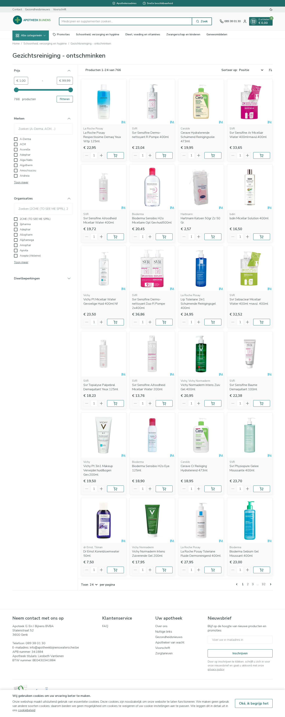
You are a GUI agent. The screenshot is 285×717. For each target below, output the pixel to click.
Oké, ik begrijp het (254, 703)
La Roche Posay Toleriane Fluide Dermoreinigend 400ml (201, 553)
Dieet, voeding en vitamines (142, 34)
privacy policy (216, 669)
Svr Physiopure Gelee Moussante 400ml (244, 468)
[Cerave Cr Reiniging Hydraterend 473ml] (201, 435)
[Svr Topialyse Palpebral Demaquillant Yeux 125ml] (103, 353)
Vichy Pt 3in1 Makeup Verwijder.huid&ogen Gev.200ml (98, 470)
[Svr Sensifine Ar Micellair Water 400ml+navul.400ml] (249, 101)
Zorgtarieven (164, 653)
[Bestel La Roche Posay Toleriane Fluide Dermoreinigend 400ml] (212, 570)
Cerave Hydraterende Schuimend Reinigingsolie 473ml (198, 137)
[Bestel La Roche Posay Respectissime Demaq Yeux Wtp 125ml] (115, 155)
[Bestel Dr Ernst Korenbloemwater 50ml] (115, 570)
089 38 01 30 (35, 643)
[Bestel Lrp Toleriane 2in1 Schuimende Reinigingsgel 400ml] (212, 322)
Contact (17, 9)
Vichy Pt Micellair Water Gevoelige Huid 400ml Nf (100, 301)
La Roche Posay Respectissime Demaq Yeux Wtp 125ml (102, 137)
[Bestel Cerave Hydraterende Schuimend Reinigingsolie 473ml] (212, 155)
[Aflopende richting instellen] (270, 70)
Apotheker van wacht (169, 642)
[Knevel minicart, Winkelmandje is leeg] (253, 21)
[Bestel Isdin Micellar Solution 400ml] (261, 236)
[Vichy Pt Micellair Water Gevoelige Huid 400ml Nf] (103, 268)
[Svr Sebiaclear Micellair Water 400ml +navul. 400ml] (249, 268)
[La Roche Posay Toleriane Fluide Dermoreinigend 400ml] (201, 520)
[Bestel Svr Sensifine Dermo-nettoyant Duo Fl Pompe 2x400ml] (164, 322)
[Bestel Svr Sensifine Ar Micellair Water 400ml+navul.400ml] (261, 155)
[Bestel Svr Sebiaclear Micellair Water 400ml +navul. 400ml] (261, 322)
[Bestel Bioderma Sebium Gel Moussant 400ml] (261, 570)
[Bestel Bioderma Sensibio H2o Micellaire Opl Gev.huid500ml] (164, 236)
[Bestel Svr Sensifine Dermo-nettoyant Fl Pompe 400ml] (164, 155)
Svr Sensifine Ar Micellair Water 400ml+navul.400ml (248, 135)
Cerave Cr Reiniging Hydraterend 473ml (194, 468)
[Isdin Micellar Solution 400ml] (249, 187)
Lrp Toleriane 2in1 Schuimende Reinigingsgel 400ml (198, 303)
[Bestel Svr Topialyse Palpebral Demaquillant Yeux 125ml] (115, 403)
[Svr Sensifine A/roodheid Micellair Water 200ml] (152, 353)
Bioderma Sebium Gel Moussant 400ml (244, 553)
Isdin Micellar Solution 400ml (249, 218)
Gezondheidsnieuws (37, 9)
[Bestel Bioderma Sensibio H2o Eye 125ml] (164, 489)
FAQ (105, 626)
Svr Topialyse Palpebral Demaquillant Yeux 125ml (100, 387)
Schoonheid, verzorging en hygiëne (97, 34)
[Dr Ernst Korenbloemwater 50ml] (103, 520)
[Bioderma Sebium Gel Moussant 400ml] (249, 520)
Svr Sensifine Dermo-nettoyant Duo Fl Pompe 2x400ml (148, 303)
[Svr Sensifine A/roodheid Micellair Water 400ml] (103, 187)
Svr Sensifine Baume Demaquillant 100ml (243, 387)
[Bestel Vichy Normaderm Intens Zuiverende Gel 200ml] (164, 570)
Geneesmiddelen (216, 34)
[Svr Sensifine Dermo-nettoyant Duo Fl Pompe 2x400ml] (152, 268)
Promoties (63, 34)
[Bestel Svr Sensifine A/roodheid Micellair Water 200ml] (164, 403)
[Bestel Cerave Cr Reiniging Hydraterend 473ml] (212, 489)
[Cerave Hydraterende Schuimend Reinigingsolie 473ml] (201, 101)
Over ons (161, 626)
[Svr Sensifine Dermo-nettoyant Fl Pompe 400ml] (152, 101)
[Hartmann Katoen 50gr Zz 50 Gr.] (201, 187)
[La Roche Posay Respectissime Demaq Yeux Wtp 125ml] (103, 101)
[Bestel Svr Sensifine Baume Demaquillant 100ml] (261, 403)
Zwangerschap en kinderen (183, 34)
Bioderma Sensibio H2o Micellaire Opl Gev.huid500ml (152, 220)
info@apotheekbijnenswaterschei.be (54, 647)
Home (16, 43)
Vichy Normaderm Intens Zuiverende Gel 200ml (148, 553)
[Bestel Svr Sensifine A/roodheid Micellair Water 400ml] (115, 236)
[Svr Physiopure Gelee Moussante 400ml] (249, 435)
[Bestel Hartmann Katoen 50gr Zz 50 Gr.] (212, 236)
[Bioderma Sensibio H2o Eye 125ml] (152, 435)
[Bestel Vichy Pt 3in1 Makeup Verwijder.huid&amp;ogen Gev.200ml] (115, 489)
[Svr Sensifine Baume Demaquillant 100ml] (249, 353)
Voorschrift (59, 9)
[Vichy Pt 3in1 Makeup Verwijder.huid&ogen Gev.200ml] (103, 435)
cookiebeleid (26, 710)
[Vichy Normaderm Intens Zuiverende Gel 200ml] (152, 520)
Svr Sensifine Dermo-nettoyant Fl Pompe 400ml (150, 135)
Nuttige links (163, 631)
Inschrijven (240, 653)
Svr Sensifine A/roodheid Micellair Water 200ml (148, 387)
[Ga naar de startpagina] (31, 21)
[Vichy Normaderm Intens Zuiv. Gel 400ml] (201, 353)
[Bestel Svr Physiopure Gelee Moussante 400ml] (261, 489)
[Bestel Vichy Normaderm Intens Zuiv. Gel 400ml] (212, 403)
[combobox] (125, 21)
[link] (237, 584)
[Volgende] (270, 584)
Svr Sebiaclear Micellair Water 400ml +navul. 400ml (249, 301)
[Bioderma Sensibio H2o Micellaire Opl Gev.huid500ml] (152, 187)
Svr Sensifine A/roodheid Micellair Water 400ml (100, 220)
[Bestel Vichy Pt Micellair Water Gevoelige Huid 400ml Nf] (115, 322)
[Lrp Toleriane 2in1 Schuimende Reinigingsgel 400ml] (201, 268)
